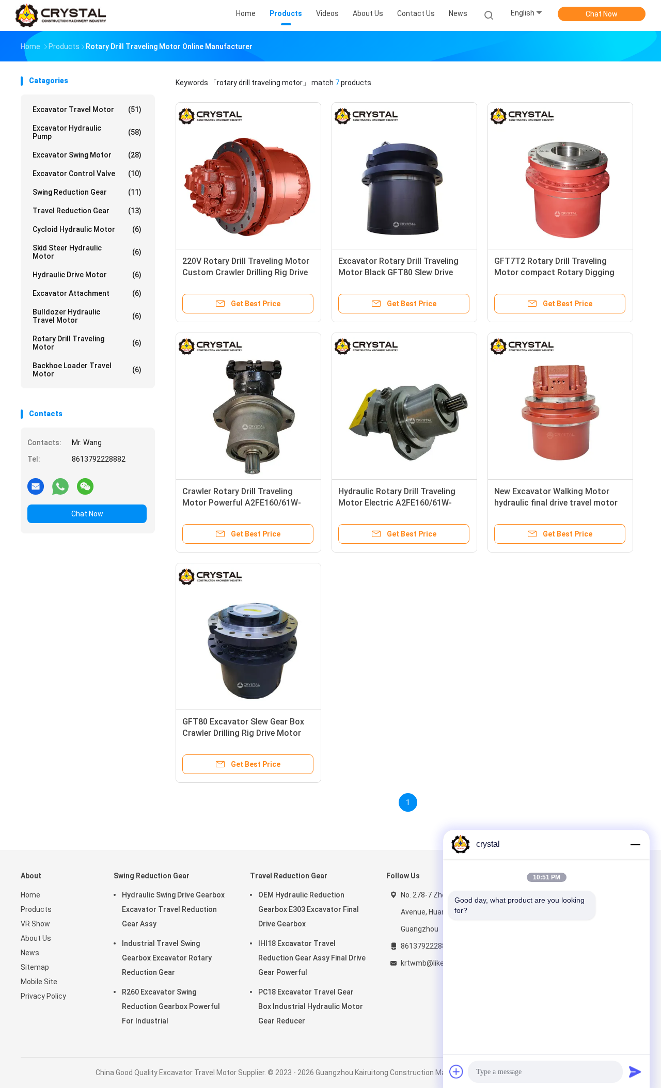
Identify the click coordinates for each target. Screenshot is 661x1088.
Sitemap (35, 967)
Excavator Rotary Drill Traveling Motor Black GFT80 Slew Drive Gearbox (398, 272)
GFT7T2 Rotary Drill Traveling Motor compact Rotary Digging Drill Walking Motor (554, 272)
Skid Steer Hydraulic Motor (87, 252)
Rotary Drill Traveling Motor (87, 343)
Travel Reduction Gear (87, 211)
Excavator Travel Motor (87, 109)
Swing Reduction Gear (87, 192)
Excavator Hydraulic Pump (87, 132)
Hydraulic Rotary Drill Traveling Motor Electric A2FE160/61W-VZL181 (396, 502)
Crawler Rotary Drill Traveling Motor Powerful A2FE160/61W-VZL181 (241, 502)
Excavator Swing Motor (87, 155)
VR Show (35, 924)
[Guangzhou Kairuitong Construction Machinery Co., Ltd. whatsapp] (60, 486)
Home (30, 895)
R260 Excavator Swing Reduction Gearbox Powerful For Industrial (171, 1006)
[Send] (635, 1071)
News (30, 953)
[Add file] (456, 1071)
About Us (36, 938)
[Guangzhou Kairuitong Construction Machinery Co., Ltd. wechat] (85, 486)
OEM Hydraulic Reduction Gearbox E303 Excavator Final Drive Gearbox (308, 909)
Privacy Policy (43, 996)
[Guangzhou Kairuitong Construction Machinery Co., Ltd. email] (35, 486)
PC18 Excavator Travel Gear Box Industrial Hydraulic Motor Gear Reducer (310, 1006)
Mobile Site (39, 981)
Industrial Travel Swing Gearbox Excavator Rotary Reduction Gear (167, 957)
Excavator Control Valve (87, 173)
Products (36, 909)
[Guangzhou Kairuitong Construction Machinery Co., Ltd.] (60, 15)
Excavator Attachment (87, 293)
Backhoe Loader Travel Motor (87, 369)
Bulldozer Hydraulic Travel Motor (87, 316)
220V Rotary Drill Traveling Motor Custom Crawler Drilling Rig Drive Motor (245, 272)
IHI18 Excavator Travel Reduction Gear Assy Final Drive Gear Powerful (312, 957)
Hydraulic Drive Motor (87, 275)
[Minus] (635, 844)
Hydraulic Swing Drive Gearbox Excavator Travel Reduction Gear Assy (173, 909)
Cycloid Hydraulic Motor (87, 229)
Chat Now (602, 14)
